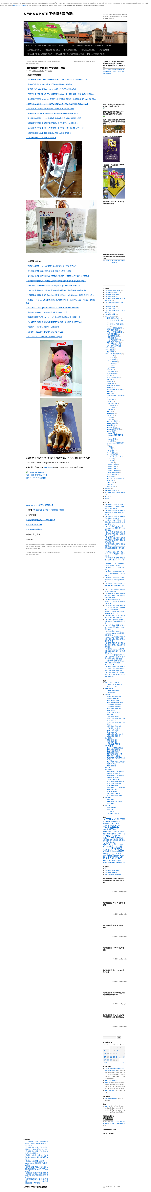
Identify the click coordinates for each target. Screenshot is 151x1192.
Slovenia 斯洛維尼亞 (112, 455)
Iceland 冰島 (110, 409)
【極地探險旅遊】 (110, 306)
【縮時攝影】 (111, 352)
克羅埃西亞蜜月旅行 (113, 330)
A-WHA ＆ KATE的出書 (38, 46)
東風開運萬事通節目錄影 (114, 726)
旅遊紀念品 (108, 851)
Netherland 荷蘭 (111, 433)
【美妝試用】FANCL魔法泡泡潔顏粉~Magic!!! (44, 336)
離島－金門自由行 (113, 473)
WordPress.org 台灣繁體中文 (113, 874)
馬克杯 (122, 863)
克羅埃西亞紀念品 (109, 833)
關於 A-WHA (52, 46)
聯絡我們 (108, 46)
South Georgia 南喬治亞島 (114, 457)
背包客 (118, 854)
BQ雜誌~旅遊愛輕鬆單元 (114, 696)
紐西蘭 (121, 851)
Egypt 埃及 (110, 387)
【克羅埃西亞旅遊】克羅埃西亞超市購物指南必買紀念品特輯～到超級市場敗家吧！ (115, 522)
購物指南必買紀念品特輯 (112, 860)
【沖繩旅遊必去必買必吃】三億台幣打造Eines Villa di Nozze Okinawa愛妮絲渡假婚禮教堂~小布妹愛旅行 (36, 1181)
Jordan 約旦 (110, 417)
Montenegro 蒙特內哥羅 (113, 429)
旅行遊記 (116, 849)
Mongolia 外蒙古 (111, 427)
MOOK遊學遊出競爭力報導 (115, 702)
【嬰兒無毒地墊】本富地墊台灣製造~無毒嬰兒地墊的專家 (48, 271)
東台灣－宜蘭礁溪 (113, 471)
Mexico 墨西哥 (111, 425)
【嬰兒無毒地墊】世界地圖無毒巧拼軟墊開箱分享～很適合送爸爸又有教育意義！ (57, 276)
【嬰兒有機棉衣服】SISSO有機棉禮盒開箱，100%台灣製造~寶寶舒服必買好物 (56, 79)
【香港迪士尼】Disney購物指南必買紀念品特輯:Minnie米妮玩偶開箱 (52, 307)
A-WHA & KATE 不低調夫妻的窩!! (49, 13)
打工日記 (114, 847)
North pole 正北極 (112, 439)
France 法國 (110, 393)
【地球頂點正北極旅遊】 (88, 50)
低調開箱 (107, 488)
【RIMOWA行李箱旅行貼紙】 (95, 54)
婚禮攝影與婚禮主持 (111, 490)
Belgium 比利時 (111, 368)
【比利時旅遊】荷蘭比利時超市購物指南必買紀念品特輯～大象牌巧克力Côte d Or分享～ (115, 534)
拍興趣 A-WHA (111, 799)
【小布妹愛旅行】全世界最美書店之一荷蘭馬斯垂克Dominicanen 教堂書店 (115, 560)
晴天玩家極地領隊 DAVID (114, 801)
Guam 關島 (110, 401)
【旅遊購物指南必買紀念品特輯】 (115, 302)
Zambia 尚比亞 (111, 486)
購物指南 (78, 546)
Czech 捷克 (110, 381)
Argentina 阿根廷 (111, 360)
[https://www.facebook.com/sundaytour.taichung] (114, 272)
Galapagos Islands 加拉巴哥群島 (115, 395)
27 (105, 1060)
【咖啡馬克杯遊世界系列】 (52, 50)
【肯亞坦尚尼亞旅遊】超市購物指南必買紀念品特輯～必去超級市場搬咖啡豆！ (115, 645)
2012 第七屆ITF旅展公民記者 (115, 320)
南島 (116, 836)
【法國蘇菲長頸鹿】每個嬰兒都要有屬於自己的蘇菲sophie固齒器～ (52, 123)
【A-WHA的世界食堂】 (112, 292)
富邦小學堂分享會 (112, 791)
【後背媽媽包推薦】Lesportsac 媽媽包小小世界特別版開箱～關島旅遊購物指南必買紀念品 (61, 99)
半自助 (105, 836)
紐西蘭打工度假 (109, 853)
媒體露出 (80, 46)
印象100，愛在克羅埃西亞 (113, 838)
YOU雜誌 (111, 811)
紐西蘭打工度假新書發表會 (114, 795)
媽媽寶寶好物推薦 (34, 544)
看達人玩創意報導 (112, 732)
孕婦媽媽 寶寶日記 (112, 334)
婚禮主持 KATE (111, 807)
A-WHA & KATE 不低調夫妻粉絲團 (39, 505)
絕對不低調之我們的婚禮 (114, 346)
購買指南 (84, 546)
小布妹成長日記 (111, 338)
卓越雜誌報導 (111, 710)
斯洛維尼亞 (106, 849)
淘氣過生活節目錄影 (113, 730)
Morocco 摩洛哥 (111, 431)
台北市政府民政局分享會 (114, 784)
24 (117, 1057)
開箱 (89, 546)
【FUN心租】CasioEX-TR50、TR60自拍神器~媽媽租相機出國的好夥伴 (115, 585)
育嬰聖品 (69, 546)
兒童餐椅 (70, 544)
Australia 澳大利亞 (112, 362)
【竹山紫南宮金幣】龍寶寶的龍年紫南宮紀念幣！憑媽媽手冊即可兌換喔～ (55, 322)
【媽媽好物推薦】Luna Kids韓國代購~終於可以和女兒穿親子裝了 (51, 266)
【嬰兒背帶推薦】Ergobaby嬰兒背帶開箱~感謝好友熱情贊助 (49, 84)
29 (111, 1060)
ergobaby (57, 544)
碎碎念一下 (108, 498)
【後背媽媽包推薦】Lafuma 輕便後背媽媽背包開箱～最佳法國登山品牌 (53, 118)
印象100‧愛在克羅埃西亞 (114, 332)
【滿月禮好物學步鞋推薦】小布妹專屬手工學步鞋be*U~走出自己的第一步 (55, 128)
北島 (123, 833)
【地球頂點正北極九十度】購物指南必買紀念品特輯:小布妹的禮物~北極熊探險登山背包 (60, 295)
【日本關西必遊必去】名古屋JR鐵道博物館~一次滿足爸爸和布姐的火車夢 (115, 512)
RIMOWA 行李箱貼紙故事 (114, 328)
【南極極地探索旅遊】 (70, 50)
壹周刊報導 (110, 714)
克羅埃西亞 (108, 831)
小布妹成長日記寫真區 (113, 744)
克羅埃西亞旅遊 (118, 832)
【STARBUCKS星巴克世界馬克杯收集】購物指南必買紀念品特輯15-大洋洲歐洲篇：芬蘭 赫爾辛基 (115, 657)
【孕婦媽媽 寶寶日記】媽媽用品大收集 (41, 137)
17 (117, 1053)
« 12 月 (105, 1062)
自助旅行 (114, 855)
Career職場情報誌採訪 (113, 698)
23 (114, 1057)
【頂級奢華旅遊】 (104, 50)
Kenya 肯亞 (110, 419)
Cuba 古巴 (109, 379)
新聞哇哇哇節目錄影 (113, 716)
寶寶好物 (37, 546)
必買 (54, 546)
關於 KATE (62, 46)
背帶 (74, 546)
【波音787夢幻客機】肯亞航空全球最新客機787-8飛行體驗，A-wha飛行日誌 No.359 (115, 663)
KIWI (104, 821)
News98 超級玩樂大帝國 (114, 704)
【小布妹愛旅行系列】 (115, 340)
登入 (106, 868)
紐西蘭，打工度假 (112, 686)
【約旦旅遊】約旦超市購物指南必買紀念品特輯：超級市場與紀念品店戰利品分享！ (115, 540)
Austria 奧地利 (111, 364)
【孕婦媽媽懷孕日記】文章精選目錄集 (84, 61)
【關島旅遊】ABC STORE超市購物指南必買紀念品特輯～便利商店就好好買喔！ (115, 651)
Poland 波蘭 (110, 449)
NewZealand (115, 821)
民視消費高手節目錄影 (113, 728)
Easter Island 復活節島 (113, 385)
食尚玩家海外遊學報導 (113, 736)
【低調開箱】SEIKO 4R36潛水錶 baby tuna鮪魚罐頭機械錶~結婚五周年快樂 (115, 574)
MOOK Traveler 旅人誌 (113, 700)
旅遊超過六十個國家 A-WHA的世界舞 (40, 520)
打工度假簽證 (107, 847)
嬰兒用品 (87, 544)
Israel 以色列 (110, 415)
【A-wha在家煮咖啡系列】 (112, 290)
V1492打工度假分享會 (113, 780)
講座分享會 (89, 46)
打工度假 (120, 844)
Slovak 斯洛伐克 (111, 453)
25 (120, 1057)
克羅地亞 (115, 830)
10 (117, 1050)
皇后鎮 (116, 851)
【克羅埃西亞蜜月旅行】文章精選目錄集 (48, 510)
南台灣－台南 (112, 467)
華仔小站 (107, 1082)
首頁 (27, 46)
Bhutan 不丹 (110, 370)
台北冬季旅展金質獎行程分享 (115, 782)
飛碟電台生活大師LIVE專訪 (115, 734)
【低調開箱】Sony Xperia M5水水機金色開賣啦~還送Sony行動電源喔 (114, 579)
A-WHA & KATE (49, 544)
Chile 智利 (109, 375)
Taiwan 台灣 (110, 463)
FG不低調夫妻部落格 (111, 1098)
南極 (119, 836)
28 (108, 1060)
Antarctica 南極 (111, 358)
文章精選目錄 (109, 746)
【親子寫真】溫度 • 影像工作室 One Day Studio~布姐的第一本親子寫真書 (115, 554)
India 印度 (109, 411)
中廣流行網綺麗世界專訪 (114, 708)
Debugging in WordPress (20, 5)
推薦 (65, 546)
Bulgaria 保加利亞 (112, 373)
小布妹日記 (71, 46)
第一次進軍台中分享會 (113, 793)
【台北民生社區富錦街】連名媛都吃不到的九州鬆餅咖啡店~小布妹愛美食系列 (115, 627)
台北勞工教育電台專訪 (113, 712)
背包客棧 (106, 856)
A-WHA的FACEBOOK (111, 1080)
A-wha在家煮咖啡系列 (113, 690)
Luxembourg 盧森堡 (112, 421)
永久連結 (37, 548)
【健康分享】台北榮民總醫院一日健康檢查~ (43, 327)
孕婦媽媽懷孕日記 (112, 742)
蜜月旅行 (107, 858)
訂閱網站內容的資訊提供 (112, 870)
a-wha (50, 71)
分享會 (119, 834)
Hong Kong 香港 (111, 405)
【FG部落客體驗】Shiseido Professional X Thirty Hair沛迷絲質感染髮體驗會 (114, 633)
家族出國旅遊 (114, 840)
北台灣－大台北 (113, 465)
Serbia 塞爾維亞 (111, 451)
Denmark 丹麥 (110, 383)
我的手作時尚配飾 (113, 813)
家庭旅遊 (106, 840)
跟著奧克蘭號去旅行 (109, 863)
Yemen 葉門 (110, 484)
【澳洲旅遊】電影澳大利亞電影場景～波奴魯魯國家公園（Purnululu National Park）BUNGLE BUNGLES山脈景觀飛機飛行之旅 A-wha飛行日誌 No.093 (115, 609)
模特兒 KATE (110, 809)
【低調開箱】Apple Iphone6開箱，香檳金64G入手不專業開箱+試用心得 (115, 621)
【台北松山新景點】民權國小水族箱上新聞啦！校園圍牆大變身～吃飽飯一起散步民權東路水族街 (115, 669)
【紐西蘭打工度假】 (111, 308)
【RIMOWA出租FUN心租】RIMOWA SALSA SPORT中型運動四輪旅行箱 (115, 601)
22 (111, 1057)
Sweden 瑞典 (110, 459)
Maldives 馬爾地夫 (112, 423)
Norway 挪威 (110, 441)
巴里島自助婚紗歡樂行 (34, 529)
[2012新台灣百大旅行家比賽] (114, 133)
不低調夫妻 (48, 467)
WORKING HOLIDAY (111, 823)
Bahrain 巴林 (110, 366)
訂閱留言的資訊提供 (111, 872)
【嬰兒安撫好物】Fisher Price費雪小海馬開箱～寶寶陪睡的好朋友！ (52, 113)
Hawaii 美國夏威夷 (112, 403)
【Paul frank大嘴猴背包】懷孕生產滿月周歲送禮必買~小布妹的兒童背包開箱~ (56, 290)
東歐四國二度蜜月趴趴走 (114, 344)
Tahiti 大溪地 (110, 461)
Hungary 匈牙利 (111, 407)
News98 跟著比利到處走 (114, 706)
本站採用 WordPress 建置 (112, 1187)
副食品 (76, 544)
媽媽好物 (81, 544)
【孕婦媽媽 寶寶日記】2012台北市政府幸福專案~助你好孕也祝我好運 (53, 317)
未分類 (107, 496)
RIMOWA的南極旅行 (34, 524)
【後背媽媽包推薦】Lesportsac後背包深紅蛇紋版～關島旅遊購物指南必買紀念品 (57, 104)
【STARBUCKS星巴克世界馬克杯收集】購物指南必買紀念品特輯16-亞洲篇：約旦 (115, 639)
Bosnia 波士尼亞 (111, 371)
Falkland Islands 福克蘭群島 (114, 389)
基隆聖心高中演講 (112, 789)
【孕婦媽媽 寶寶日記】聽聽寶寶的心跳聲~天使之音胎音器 (48, 133)
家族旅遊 (122, 840)
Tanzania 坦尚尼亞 (112, 475)
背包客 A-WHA (111, 803)
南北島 (111, 835)
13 (105, 1053)
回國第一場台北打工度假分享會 (116, 787)
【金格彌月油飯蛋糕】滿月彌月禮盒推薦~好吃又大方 (46, 312)
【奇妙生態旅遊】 (110, 296)
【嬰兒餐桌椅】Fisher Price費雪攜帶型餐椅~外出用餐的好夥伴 (50, 108)
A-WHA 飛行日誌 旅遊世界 (113, 354)
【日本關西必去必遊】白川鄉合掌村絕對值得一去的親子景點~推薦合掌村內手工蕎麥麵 (115, 506)
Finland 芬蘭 (110, 391)
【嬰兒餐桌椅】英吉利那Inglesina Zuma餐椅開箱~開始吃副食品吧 (51, 89)
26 (124, 1057)
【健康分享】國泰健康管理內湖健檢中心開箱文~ (45, 332)
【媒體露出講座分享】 (113, 318)
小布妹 (43, 546)
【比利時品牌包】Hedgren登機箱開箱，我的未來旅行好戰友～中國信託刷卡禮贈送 (115, 675)
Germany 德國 (110, 399)
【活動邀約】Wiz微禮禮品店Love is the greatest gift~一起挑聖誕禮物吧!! (53, 285)
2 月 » (123, 1062)
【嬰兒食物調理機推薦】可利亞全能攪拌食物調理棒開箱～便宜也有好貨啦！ (56, 281)
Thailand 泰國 (110, 476)
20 (105, 1057)
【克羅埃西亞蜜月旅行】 (34, 50)
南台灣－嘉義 (112, 469)
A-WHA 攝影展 (109, 350)
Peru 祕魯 (109, 447)
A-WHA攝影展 (111, 692)
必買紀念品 (59, 546)
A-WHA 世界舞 (109, 348)
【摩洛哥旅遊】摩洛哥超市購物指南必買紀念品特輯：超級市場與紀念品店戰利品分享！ (115, 595)
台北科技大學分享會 (113, 785)
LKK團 (108, 821)
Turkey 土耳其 (111, 482)
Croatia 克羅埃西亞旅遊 (113, 377)
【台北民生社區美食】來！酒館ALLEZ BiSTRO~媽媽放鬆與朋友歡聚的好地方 (115, 528)
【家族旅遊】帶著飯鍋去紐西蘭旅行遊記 (39, 54)
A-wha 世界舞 (99, 46)
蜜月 (122, 855)
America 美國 (110, 356)
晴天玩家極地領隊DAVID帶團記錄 (115, 492)
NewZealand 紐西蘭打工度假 (115, 435)
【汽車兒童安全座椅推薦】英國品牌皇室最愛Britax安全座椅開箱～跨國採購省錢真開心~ (60, 94)
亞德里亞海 (107, 829)
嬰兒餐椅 (31, 546)
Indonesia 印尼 (111, 413)
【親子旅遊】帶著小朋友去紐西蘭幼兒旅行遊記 (69, 54)
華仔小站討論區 (109, 1090)
